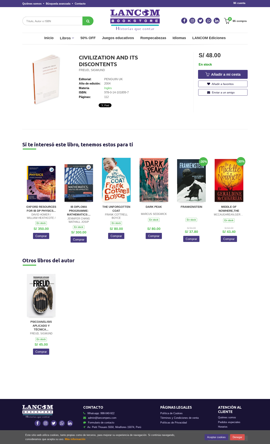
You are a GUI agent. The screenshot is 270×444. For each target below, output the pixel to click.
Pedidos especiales (229, 422)
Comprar (41, 236)
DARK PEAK (154, 206)
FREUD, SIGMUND (92, 70)
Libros (66, 38)
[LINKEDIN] (217, 21)
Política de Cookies (171, 413)
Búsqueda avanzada (58, 3)
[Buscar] (87, 21)
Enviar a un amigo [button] (223, 92)
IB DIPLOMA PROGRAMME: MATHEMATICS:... (79, 210)
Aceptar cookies (216, 437)
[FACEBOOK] (184, 21)
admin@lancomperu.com (102, 417)
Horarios (223, 426)
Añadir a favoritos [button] (222, 84)
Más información (75, 439)
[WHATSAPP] (208, 21)
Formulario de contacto (101, 422)
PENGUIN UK (113, 79)
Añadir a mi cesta (225, 74)
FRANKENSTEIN (191, 206)
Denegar (237, 437)
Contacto (80, 3)
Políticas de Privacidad (173, 422)
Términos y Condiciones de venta (179, 417)
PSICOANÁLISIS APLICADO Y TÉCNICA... (41, 325)
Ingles (108, 88)
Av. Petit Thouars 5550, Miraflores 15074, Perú (114, 427)
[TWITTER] (200, 21)
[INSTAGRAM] (192, 21)
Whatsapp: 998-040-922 (100, 413)
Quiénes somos (32, 3)
